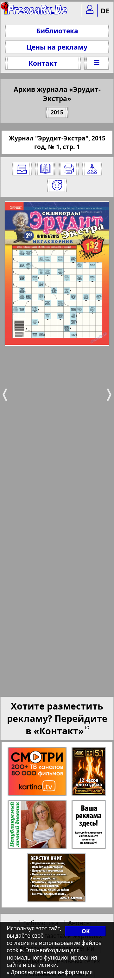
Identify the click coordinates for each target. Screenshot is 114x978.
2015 (57, 112)
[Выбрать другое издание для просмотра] (22, 168)
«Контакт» (59, 730)
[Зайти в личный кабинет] (90, 10)
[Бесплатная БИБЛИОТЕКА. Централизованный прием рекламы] (36, 13)
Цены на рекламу (57, 46)
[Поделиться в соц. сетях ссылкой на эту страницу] (92, 168)
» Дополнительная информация (50, 972)
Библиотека (57, 30)
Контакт (42, 63)
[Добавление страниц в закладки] (57, 185)
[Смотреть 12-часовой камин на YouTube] (89, 771)
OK (86, 931)
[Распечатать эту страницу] (69, 168)
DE (105, 10)
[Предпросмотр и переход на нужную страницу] (45, 168)
